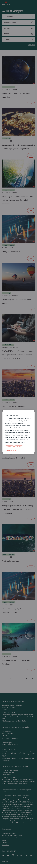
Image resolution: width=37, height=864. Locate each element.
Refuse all (18, 446)
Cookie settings (10, 450)
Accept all (9, 446)
